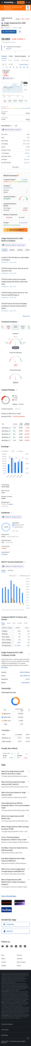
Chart (11, 56)
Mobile (3, 958)
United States (25, 682)
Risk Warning (4, 1035)
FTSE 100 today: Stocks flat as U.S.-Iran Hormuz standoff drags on (14, 294)
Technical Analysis (9, 322)
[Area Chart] (5, 64)
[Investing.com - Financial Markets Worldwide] (10, 2)
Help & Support (21, 962)
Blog (2, 955)
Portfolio (3, 962)
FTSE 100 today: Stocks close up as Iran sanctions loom (14, 270)
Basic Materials (25, 675)
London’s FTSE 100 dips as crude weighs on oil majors (15, 259)
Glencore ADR (6, 753)
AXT (18, 753)
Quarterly (10, 570)
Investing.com (5, 262)
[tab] (8, 327)
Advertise (19, 958)
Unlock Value (24, 108)
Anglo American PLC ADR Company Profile (12, 653)
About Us (19, 955)
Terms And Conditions (7, 1024)
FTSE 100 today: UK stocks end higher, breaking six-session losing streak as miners (14, 306)
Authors (19, 965)
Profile (10, 60)
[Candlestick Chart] (3, 64)
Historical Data (25, 60)
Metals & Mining (25, 672)
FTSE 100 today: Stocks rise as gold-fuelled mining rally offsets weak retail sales (14, 281)
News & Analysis (20, 56)
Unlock (19, 645)
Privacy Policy (4, 1029)
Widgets (3, 965)
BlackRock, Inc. (6, 738)
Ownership (16, 60)
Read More (4, 667)
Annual (3, 570)
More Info (8, 48)
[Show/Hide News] (12, 64)
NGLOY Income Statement (12, 562)
